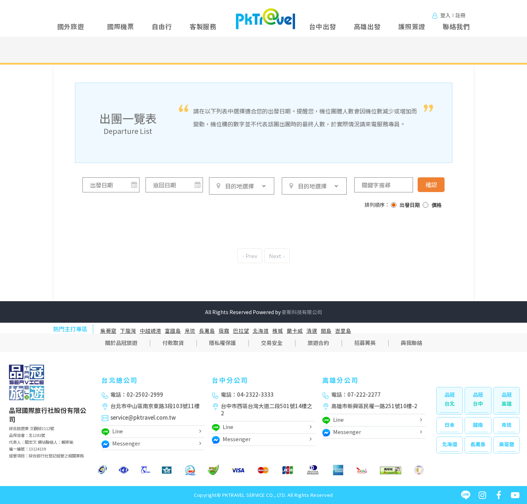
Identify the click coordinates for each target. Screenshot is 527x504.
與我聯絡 (411, 342)
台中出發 (322, 26)
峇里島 (343, 330)
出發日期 (410, 205)
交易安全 (272, 342)
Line (117, 431)
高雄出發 (367, 26)
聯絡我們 (456, 26)
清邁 (312, 330)
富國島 (173, 330)
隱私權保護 (222, 342)
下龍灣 (128, 330)
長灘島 (207, 330)
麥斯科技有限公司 (302, 312)
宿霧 (224, 330)
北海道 (261, 330)
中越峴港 (150, 330)
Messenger (126, 443)
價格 (437, 205)
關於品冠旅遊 (121, 342)
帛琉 (190, 330)
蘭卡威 (295, 330)
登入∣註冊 (452, 15)
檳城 (277, 330)
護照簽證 (411, 26)
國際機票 (120, 26)
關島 (326, 330)
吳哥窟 (108, 330)
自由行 (162, 26)
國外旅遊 (70, 26)
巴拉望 (241, 330)
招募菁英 (365, 342)
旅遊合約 (318, 342)
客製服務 (203, 26)
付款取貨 (173, 342)
